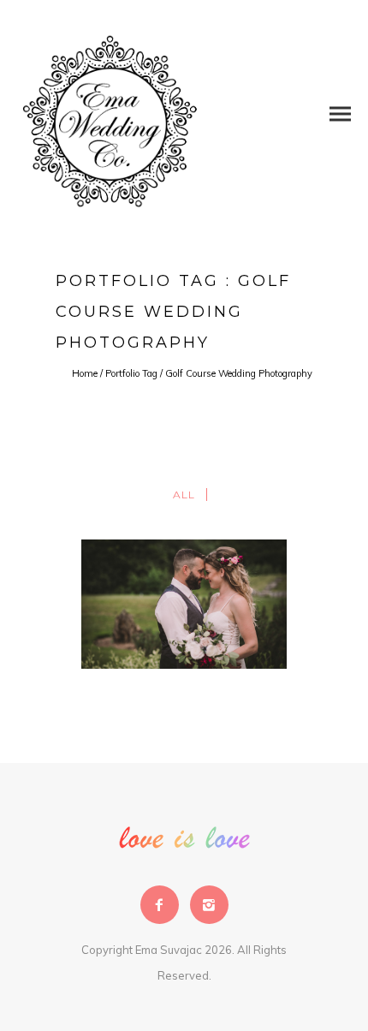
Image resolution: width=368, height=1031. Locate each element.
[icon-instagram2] (209, 904)
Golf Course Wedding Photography (238, 373)
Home (85, 373)
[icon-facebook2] (163, 904)
